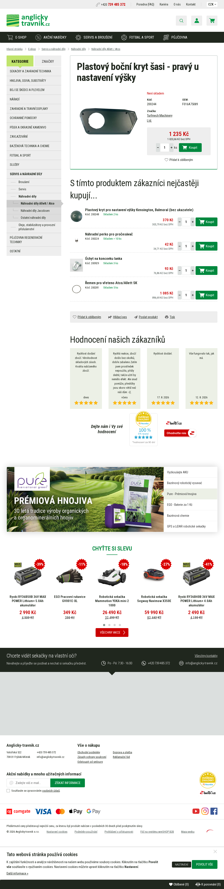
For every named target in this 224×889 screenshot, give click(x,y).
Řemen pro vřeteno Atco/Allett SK (111, 283)
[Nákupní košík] (211, 21)
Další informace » (17, 873)
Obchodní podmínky (88, 752)
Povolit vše (204, 864)
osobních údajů (51, 790)
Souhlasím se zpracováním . (35, 790)
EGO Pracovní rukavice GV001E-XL (70, 599)
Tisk (172, 317)
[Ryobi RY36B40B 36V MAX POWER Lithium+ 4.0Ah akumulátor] (196, 576)
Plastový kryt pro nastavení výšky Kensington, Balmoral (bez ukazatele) (139, 210)
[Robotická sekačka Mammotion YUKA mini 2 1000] (112, 576)
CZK (211, 4)
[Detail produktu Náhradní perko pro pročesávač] (76, 240)
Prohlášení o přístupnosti (119, 831)
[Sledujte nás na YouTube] (196, 814)
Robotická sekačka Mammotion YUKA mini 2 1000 (112, 601)
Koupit (193, 148)
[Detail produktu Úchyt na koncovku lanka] (76, 265)
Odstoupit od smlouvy (90, 761)
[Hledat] (181, 21)
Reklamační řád (121, 757)
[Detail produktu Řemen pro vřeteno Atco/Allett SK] (76, 289)
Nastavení (181, 864)
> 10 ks (117, 238)
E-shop (20, 37)
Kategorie (20, 61)
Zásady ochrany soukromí (91, 757)
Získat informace (67, 783)
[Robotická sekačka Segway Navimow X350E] (154, 576)
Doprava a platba (122, 752)
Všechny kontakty (206, 656)
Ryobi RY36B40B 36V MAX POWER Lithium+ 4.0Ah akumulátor (196, 601)
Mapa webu (187, 831)
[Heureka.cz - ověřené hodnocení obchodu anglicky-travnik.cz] (143, 429)
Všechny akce (110, 632)
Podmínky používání (86, 831)
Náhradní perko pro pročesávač (109, 234)
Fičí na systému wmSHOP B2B (157, 831)
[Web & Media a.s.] (210, 831)
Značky (48, 61)
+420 (113, 4)
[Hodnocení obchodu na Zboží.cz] (180, 433)
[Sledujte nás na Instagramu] (204, 814)
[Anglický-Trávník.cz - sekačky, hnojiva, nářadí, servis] (28, 25)
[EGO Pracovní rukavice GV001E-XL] (69, 576)
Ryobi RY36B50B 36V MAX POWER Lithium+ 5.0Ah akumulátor (28, 601)
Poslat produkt (148, 317)
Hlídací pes (120, 317)
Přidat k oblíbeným (181, 160)
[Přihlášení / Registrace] (196, 21)
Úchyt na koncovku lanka (103, 258)
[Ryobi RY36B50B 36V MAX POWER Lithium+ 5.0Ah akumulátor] (27, 576)
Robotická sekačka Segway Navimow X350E (154, 599)
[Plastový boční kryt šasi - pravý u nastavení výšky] (108, 121)
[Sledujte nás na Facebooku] (213, 814)
